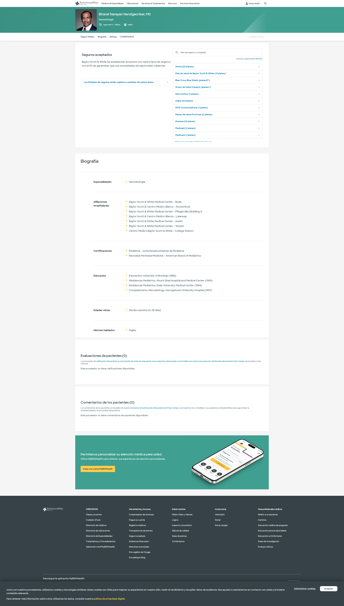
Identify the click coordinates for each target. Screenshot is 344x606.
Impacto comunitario (182, 525)
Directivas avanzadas (139, 547)
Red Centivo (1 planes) (187, 94)
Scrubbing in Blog (137, 557)
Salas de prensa (179, 536)
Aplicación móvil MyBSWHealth (100, 547)
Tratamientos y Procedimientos (100, 541)
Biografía (102, 37)
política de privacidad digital (109, 598)
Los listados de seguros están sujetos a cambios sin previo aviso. (119, 82)
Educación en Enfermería (270, 536)
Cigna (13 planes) (184, 101)
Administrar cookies (305, 588)
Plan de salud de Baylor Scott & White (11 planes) (200, 73)
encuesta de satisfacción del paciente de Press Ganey (154, 408)
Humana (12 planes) (185, 121)
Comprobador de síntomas (141, 514)
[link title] (86, 3)
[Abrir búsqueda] (265, 3)
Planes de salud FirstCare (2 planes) (193, 114)
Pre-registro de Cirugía (139, 552)
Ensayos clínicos (265, 547)
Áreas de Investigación (268, 541)
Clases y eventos (94, 514)
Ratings (113, 37)
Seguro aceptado (137, 536)
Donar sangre (221, 525)
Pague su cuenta (137, 520)
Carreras (262, 520)
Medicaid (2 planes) (185, 128)
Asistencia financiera (139, 541)
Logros (175, 520)
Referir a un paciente (268, 514)
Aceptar (328, 588)
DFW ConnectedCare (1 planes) (191, 107)
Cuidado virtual (93, 520)
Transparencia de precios (141, 530)
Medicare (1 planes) (185, 135)
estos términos (256, 59)
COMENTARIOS (127, 37)
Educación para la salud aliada (272, 530)
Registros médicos (137, 525)
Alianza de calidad (180, 530)
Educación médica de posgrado (273, 525)
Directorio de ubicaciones (98, 530)
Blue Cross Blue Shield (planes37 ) (192, 80)
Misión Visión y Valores (182, 514)
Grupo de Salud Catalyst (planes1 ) (193, 87)
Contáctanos (178, 541)
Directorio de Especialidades (99, 536)
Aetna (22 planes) (184, 66)
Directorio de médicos (96, 525)
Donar (218, 520)
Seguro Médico (88, 37)
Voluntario (220, 514)
